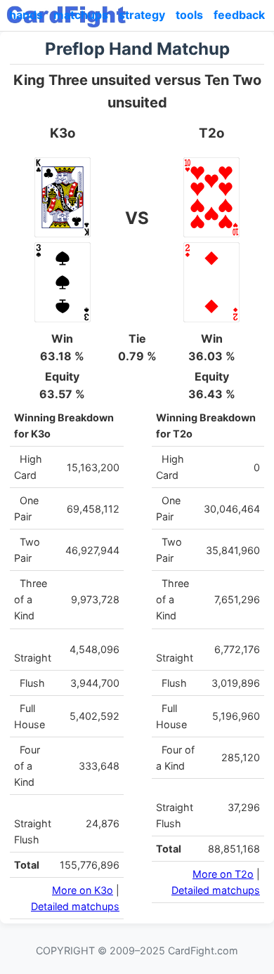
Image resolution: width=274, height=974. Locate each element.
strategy (142, 15)
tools (189, 15)
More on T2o (223, 874)
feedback (239, 15)
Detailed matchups (75, 906)
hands (26, 15)
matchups (80, 15)
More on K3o (82, 890)
